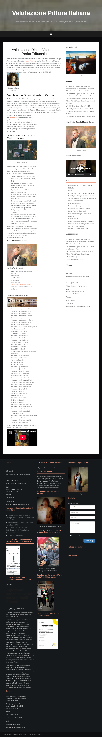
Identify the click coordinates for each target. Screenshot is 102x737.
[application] (81, 168)
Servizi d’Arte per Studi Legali (77, 211)
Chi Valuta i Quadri (74, 106)
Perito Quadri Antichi (74, 203)
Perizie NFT (71, 216)
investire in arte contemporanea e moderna (81, 193)
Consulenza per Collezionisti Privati (79, 208)
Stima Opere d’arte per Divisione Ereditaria (81, 196)
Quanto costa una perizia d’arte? (78, 111)
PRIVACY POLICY (73, 219)
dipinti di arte (14, 117)
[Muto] (90, 175)
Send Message (89, 541)
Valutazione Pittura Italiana (51, 13)
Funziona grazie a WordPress (13, 734)
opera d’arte (29, 61)
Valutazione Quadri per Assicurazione (79, 206)
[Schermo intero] (94, 175)
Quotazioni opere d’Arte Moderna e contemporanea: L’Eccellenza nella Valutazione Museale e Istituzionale (80, 89)
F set (25, 427)
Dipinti (70, 190)
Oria (28, 734)
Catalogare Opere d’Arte (76, 109)
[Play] (69, 175)
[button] (81, 168)
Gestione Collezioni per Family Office (79, 214)
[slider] (79, 174)
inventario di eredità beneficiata (21, 284)
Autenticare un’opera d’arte (77, 116)
